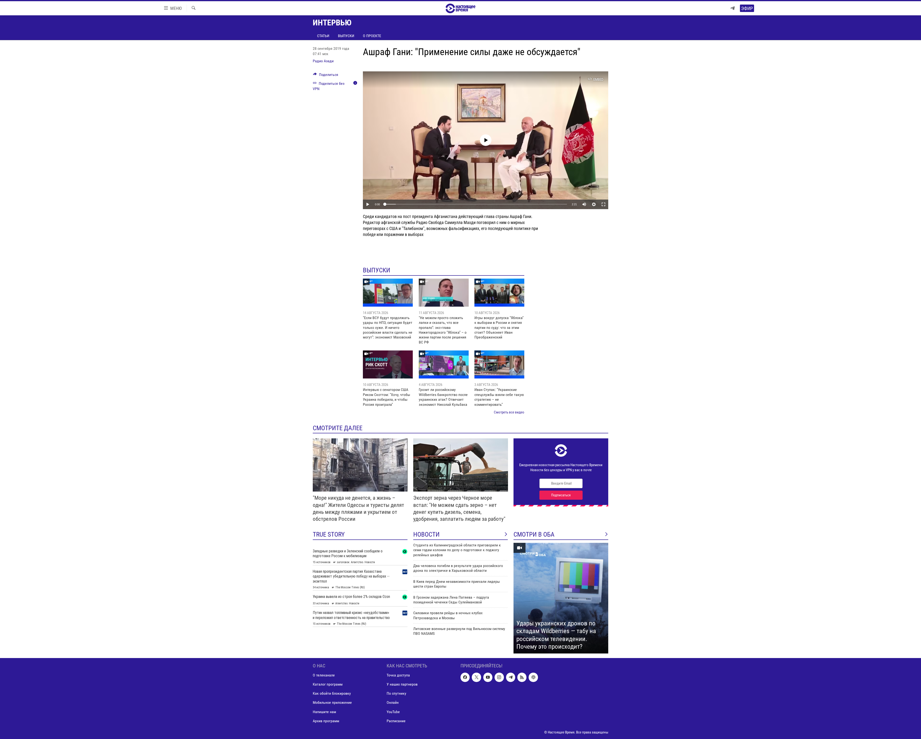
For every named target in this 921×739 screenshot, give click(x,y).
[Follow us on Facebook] (465, 677)
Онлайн (393, 702)
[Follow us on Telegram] (510, 677)
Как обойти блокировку (332, 693)
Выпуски (346, 36)
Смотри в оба (534, 534)
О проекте (372, 36)
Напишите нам (324, 711)
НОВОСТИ (426, 534)
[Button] (325, 75)
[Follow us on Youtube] (487, 677)
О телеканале (324, 675)
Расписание (396, 720)
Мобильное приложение (332, 702)
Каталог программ (327, 684)
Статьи (323, 36)
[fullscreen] (603, 204)
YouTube (393, 711)
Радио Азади (323, 61)
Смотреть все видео (509, 412)
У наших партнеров (402, 684)
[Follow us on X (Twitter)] (476, 677)
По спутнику (396, 693)
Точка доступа (398, 675)
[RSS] (521, 677)
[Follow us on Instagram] (499, 677)
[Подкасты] (533, 677)
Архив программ (326, 720)
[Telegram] (732, 8)
